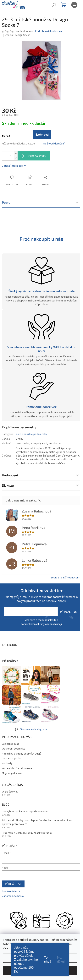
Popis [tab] (6, 202)
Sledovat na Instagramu (33, 729)
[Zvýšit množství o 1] (16, 153)
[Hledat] (54, 5)
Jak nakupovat (10, 744)
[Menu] (74, 5)
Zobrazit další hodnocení (65, 578)
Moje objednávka (12, 773)
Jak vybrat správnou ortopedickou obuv (25, 812)
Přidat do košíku (36, 155)
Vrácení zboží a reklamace (17, 768)
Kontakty (7, 763)
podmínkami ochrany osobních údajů (42, 624)
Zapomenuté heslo (13, 896)
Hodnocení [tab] (10, 475)
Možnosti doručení (53, 144)
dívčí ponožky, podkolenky (31, 434)
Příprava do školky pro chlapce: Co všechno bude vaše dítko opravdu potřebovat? (37, 822)
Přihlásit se (68, 611)
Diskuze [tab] (8, 485)
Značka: (17, 35)
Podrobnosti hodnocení (48, 31)
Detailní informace (12, 166)
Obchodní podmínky (13, 749)
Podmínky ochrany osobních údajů (21, 754)
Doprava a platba (11, 759)
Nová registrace (11, 891)
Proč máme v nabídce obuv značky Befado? (27, 833)
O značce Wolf (10, 792)
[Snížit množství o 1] (16, 158)
